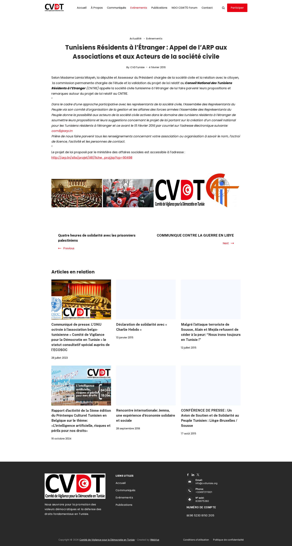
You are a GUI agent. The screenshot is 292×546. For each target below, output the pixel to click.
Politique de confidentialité (228, 539)
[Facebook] (188, 474)
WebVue (154, 539)
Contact (207, 8)
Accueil (82, 8)
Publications (159, 8)
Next (226, 243)
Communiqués (116, 8)
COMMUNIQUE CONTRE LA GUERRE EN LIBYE (195, 235)
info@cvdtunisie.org (206, 483)
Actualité (136, 38)
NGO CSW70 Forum (184, 8)
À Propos (97, 8)
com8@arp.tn (61, 131)
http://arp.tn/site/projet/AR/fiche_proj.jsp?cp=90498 (91, 157)
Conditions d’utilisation (196, 539)
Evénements (138, 8)
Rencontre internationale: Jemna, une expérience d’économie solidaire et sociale (145, 415)
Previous (68, 248)
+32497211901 (204, 492)
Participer (237, 8)
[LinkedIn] (193, 474)
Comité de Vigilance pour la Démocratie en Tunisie (107, 539)
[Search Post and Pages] (223, 8)
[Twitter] (198, 474)
